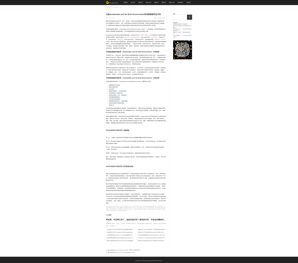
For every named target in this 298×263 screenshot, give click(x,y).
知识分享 (116, 7)
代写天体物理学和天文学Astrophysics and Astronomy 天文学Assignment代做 (152, 235)
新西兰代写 (172, 2)
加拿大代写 (148, 2)
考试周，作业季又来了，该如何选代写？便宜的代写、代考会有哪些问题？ (136, 220)
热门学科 (133, 2)
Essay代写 (126, 37)
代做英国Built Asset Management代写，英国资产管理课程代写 (125, 250)
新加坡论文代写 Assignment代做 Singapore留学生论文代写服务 (121, 232)
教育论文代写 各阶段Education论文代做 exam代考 (152, 232)
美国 (138, 35)
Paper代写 (120, 39)
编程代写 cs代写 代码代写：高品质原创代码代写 (151, 229)
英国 (142, 35)
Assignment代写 (134, 37)
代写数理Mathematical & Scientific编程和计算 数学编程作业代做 (121, 235)
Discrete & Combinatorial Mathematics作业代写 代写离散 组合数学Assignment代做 (152, 238)
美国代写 (140, 2)
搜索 (174, 13)
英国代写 (164, 2)
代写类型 (125, 2)
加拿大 (146, 35)
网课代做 (157, 39)
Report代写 (154, 37)
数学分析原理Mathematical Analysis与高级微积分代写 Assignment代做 (121, 240)
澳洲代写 (156, 2)
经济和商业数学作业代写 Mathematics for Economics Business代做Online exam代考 (121, 238)
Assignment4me (148, 260)
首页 (112, 7)
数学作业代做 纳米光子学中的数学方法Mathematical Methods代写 (152, 240)
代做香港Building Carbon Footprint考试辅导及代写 (122, 252)
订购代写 (188, 2)
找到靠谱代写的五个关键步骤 (180, 24)
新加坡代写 (180, 2)
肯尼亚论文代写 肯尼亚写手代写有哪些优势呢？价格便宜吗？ (121, 229)
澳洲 (151, 35)
